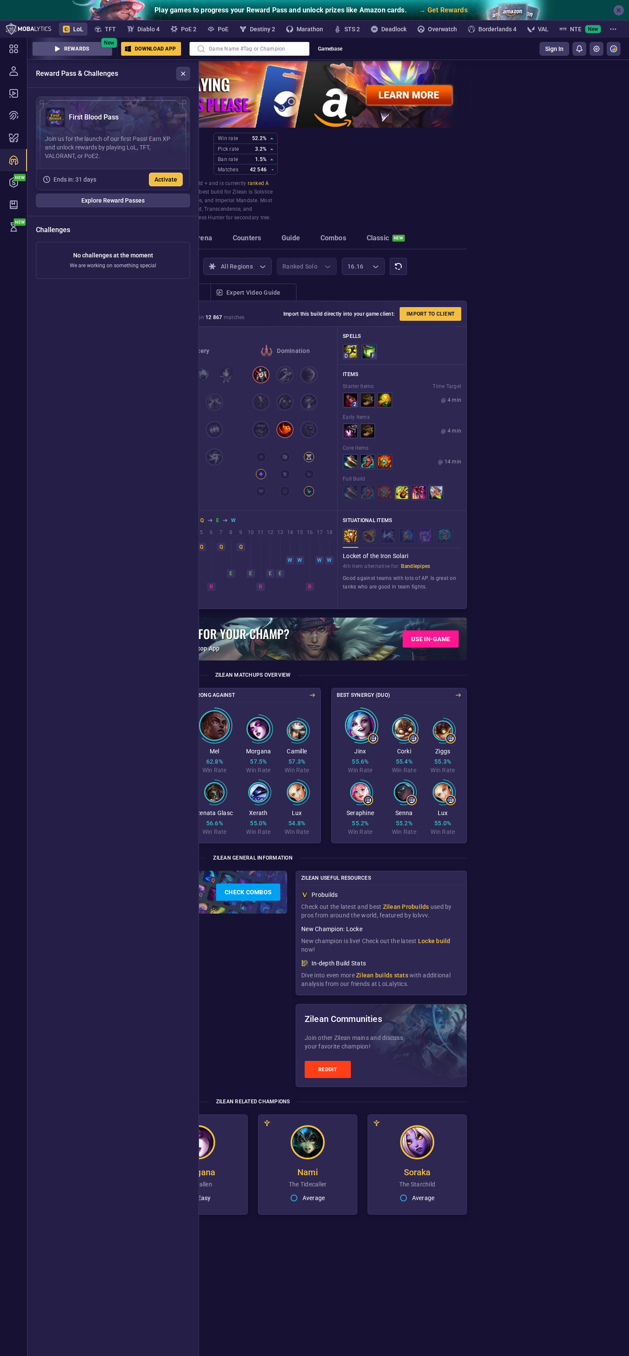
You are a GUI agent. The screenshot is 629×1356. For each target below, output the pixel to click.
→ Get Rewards (443, 10)
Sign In (554, 48)
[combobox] (249, 49)
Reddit (327, 1069)
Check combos (248, 892)
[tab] (203, 239)
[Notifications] (579, 49)
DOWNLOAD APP (155, 49)
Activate (165, 179)
